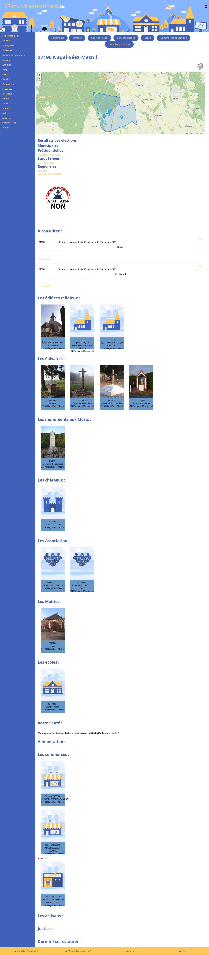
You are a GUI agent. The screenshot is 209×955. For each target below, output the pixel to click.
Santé (148, 37)
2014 (54, 163)
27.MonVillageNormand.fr (79, 951)
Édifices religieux (10, 35)
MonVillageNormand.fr (27, 951)
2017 (59, 155)
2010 (45, 171)
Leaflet (190, 133)
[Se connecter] (206, 6)
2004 (49, 163)
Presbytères (8, 45)
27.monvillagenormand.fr (34, 6)
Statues (6, 108)
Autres (5, 113)
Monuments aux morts (13, 55)
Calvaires (6, 40)
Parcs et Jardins (9, 122)
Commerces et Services (173, 37)
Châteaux (7, 50)
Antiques (6, 64)
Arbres (5, 127)
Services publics (126, 37)
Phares (5, 98)
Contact (131, 951)
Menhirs (6, 60)
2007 (49, 155)
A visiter (6, 118)
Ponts (5, 103)
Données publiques (119, 44)
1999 (45, 163)
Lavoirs (5, 74)
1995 (40, 155)
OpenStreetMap (199, 133)
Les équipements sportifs (49, 174)
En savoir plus (45, 259)
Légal (184, 951)
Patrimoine (58, 37)
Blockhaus (7, 93)
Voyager (77, 37)
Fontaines (7, 89)
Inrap (4, 69)
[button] (109, 113)
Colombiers (8, 84)
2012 (54, 155)
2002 (45, 155)
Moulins (6, 79)
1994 (40, 163)
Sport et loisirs (99, 37)
